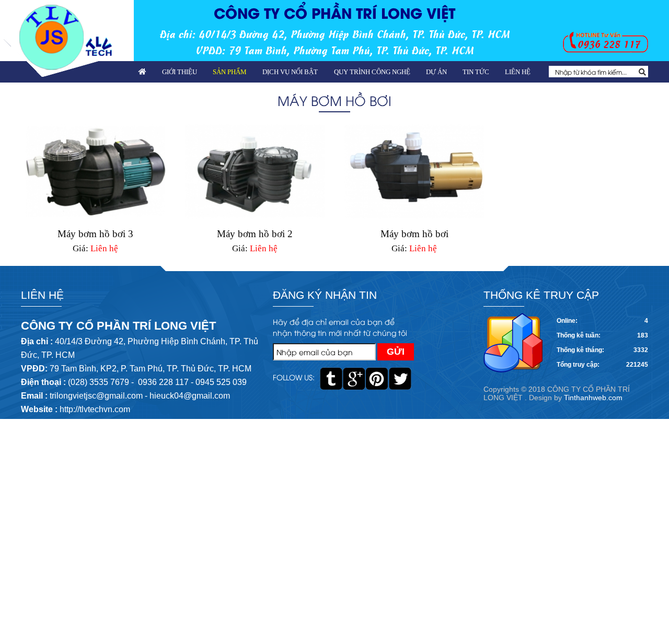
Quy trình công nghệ (372, 72)
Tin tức (476, 72)
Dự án (436, 72)
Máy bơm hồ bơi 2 (255, 233)
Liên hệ (517, 72)
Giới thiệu (179, 72)
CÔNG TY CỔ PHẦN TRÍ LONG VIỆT (334, 12)
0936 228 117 (609, 43)
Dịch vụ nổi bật (290, 72)
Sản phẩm (230, 72)
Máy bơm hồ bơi (414, 233)
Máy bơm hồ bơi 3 (95, 233)
